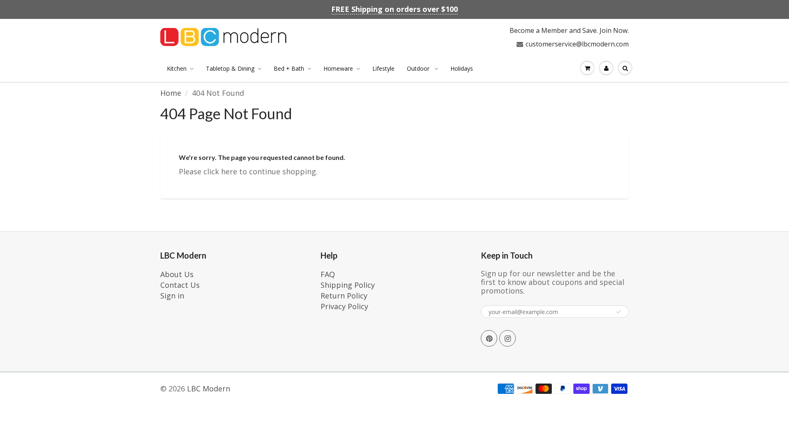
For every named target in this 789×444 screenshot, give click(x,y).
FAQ (328, 274)
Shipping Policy (348, 285)
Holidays (461, 68)
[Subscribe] (618, 312)
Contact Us (180, 285)
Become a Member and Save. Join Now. (569, 30)
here (229, 171)
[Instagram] (507, 338)
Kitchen (177, 68)
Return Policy (344, 296)
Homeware (338, 68)
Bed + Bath (289, 68)
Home (170, 93)
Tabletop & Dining (230, 68)
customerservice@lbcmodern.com (577, 44)
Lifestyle (383, 68)
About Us (177, 274)
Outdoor (419, 68)
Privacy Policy (344, 306)
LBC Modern (208, 388)
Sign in (172, 296)
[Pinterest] (489, 338)
